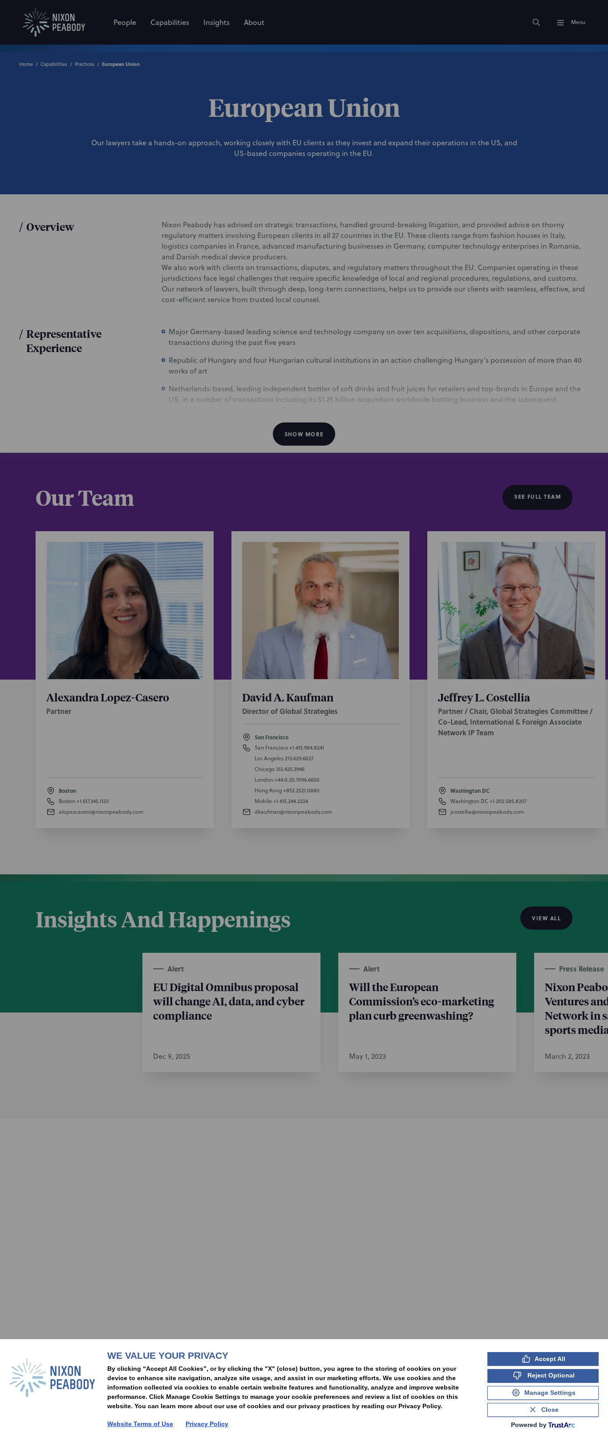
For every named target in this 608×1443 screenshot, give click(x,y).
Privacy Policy (207, 1423)
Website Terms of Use (140, 1423)
